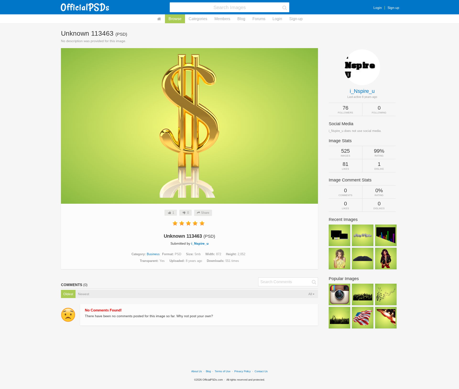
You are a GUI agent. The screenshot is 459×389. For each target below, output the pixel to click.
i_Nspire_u (200, 243)
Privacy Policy (242, 371)
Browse (175, 19)
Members (222, 19)
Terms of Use (222, 371)
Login (377, 8)
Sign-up (393, 8)
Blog (241, 19)
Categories (198, 19)
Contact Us (261, 371)
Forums (258, 19)
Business (153, 254)
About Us (196, 371)
